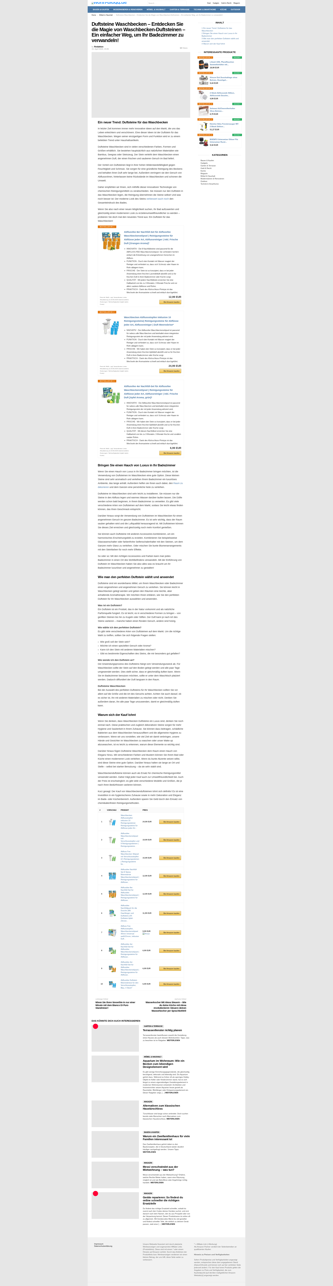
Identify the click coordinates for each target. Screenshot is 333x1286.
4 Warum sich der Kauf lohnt (213, 44)
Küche (223, 9)
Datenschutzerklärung (103, 1246)
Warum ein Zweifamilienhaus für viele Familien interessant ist (166, 1138)
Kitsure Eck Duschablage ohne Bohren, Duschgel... (223, 78)
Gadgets (216, 3)
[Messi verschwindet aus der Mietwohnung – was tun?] (115, 1175)
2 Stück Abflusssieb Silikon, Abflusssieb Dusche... (222, 94)
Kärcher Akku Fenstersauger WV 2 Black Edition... (224, 125)
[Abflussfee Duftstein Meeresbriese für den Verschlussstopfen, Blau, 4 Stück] (112, 984)
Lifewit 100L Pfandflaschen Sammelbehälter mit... (222, 63)
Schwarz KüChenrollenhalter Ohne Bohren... (222, 109)
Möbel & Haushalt (156, 9)
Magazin (236, 3)
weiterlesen (173, 1040)
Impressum (98, 1244)
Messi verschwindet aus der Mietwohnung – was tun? (160, 1168)
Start (209, 3)
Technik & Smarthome (205, 9)
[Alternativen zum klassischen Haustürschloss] (115, 1113)
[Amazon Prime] (146, 934)
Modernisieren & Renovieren (127, 9)
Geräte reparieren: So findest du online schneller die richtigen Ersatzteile (163, 1200)
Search (183, 3)
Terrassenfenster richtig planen (162, 1030)
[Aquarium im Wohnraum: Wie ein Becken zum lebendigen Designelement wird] (115, 1069)
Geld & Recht (226, 3)
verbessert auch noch (157, 199)
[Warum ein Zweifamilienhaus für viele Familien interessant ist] (115, 1144)
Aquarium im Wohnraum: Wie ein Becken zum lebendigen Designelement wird (163, 1063)
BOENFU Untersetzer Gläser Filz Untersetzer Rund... (224, 140)
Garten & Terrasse (179, 9)
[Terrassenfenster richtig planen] (115, 1038)
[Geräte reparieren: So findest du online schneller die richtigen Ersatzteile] (115, 1205)
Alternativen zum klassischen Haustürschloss (161, 1107)
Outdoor (235, 9)
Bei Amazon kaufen (172, 302)
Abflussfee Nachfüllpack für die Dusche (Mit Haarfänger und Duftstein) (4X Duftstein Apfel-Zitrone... (129, 913)
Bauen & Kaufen (101, 9)
